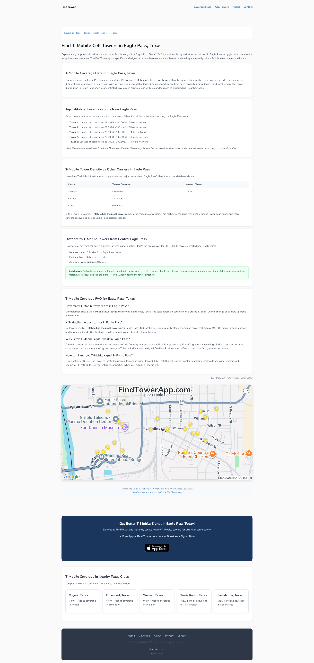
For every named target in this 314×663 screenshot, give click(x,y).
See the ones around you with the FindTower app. (157, 492)
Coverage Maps (202, 6)
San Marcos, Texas (230, 595)
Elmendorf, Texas (118, 595)
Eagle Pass (99, 32)
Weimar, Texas (153, 595)
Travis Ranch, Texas (193, 595)
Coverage (144, 636)
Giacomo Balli (157, 649)
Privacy (169, 636)
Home (131, 636)
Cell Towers (222, 6)
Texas (87, 32)
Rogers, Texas (78, 595)
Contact (248, 6)
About (236, 6)
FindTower (68, 7)
